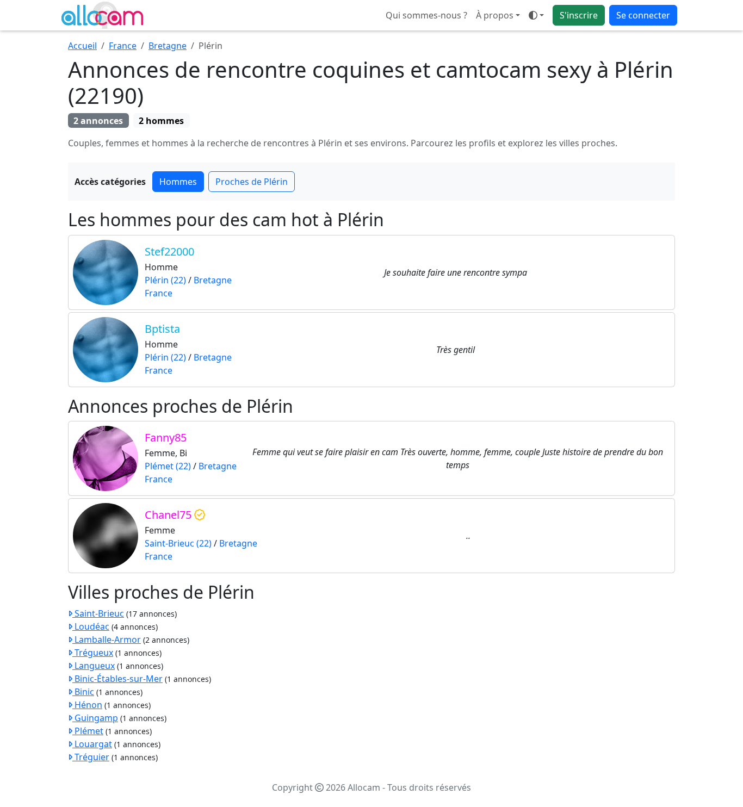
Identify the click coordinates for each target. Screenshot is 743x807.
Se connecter (643, 15)
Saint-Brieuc (98, 613)
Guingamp (95, 718)
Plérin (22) (165, 280)
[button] (536, 15)
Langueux (93, 666)
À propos (494, 15)
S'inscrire (579, 15)
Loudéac (90, 626)
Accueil (82, 46)
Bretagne (167, 46)
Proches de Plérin (251, 182)
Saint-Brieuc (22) (178, 543)
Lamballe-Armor (106, 639)
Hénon (87, 705)
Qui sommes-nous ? (426, 15)
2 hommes (161, 121)
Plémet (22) (168, 466)
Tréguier (90, 757)
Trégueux (92, 653)
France (123, 46)
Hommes (178, 182)
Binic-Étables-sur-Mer (117, 679)
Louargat (92, 744)
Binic (83, 692)
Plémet (87, 731)
